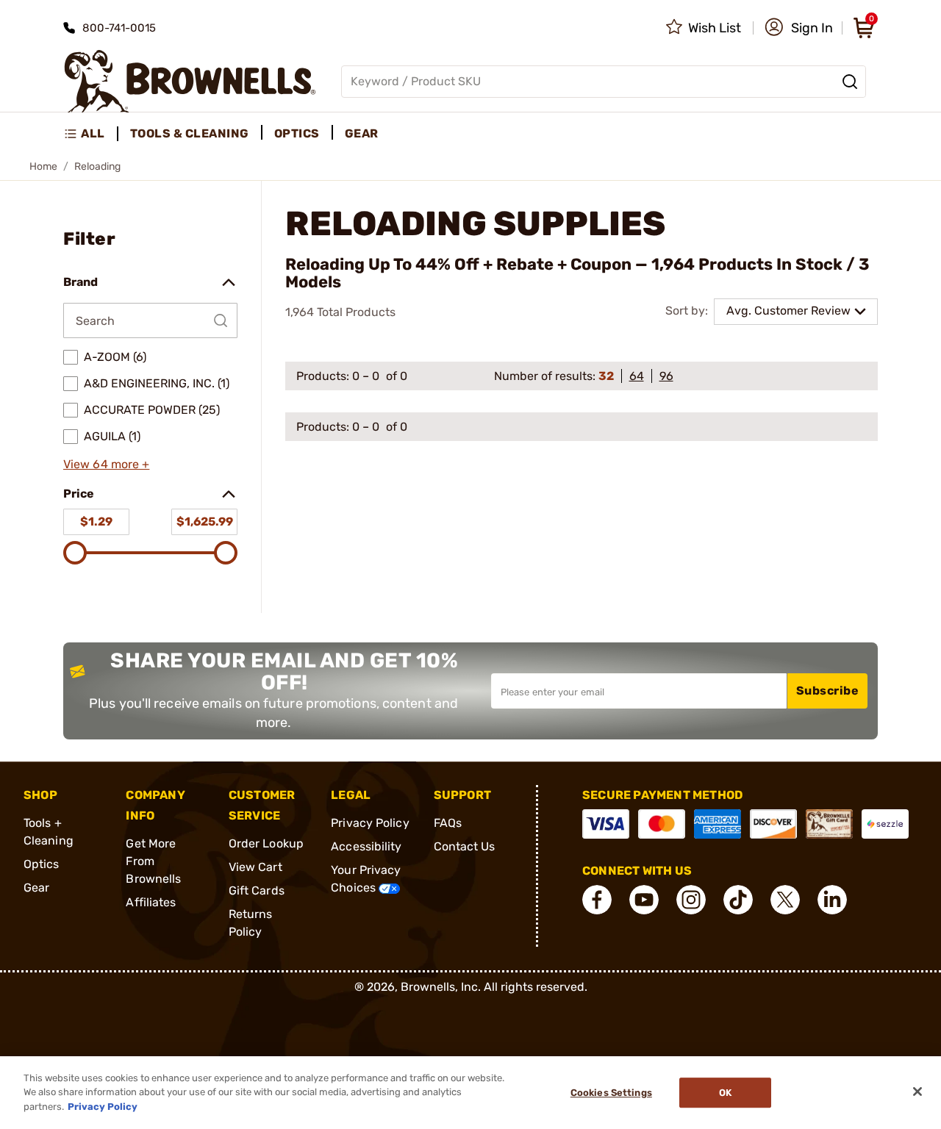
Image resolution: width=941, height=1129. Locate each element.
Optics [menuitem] (297, 133)
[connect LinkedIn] (832, 899)
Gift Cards (257, 890)
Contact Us (464, 846)
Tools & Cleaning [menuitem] (189, 133)
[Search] (849, 81)
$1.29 (96, 521)
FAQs (448, 823)
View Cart (255, 867)
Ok (725, 1092)
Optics (42, 864)
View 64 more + (106, 464)
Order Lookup (266, 843)
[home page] (190, 81)
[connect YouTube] (644, 899)
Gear (36, 888)
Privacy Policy (370, 823)
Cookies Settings (611, 1092)
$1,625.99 (204, 521)
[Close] (917, 1091)
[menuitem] (90, 134)
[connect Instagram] (691, 899)
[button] (799, 28)
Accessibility (366, 846)
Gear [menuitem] (362, 133)
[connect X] (785, 899)
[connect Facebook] (597, 899)
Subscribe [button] (827, 691)
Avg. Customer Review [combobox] (788, 311)
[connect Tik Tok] (738, 899)
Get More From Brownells (153, 861)
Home (43, 166)
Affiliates (151, 902)
